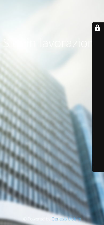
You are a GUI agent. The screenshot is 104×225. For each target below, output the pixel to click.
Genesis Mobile (66, 219)
